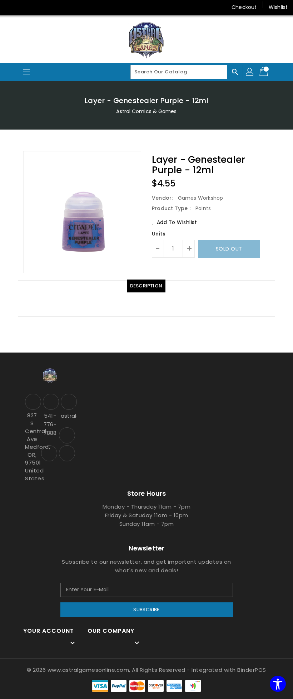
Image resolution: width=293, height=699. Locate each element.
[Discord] (38, 7)
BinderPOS (251, 670)
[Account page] (250, 72)
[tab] (146, 286)
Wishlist (278, 7)
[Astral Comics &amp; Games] (146, 39)
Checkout (244, 7)
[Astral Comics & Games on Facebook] (67, 435)
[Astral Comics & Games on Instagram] (49, 453)
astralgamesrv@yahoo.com (68, 415)
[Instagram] (25, 7)
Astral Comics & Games (146, 111)
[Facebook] (11, 7)
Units (159, 233)
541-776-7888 (50, 424)
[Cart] (264, 72)
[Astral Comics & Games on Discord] (67, 453)
